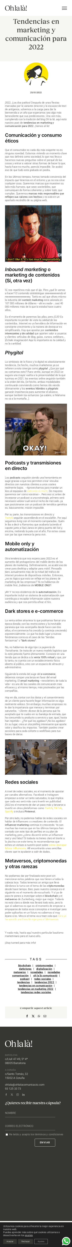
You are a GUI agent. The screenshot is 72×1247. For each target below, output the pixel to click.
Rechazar (25, 1241)
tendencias (23, 982)
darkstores (25, 968)
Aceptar (10, 1241)
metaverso (20, 972)
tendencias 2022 (44, 982)
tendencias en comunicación (35, 985)
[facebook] (6, 1094)
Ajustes (41, 1241)
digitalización (44, 968)
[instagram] (17, 1094)
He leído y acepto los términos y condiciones (36, 1134)
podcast (24, 978)
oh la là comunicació (45, 975)
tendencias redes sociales (36, 992)
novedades (36, 972)
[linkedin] (23, 1094)
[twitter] (12, 1094)
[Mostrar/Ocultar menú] (64, 8)
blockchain (24, 965)
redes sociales (42, 978)
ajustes (29, 1235)
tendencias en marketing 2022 (35, 989)
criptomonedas (44, 965)
